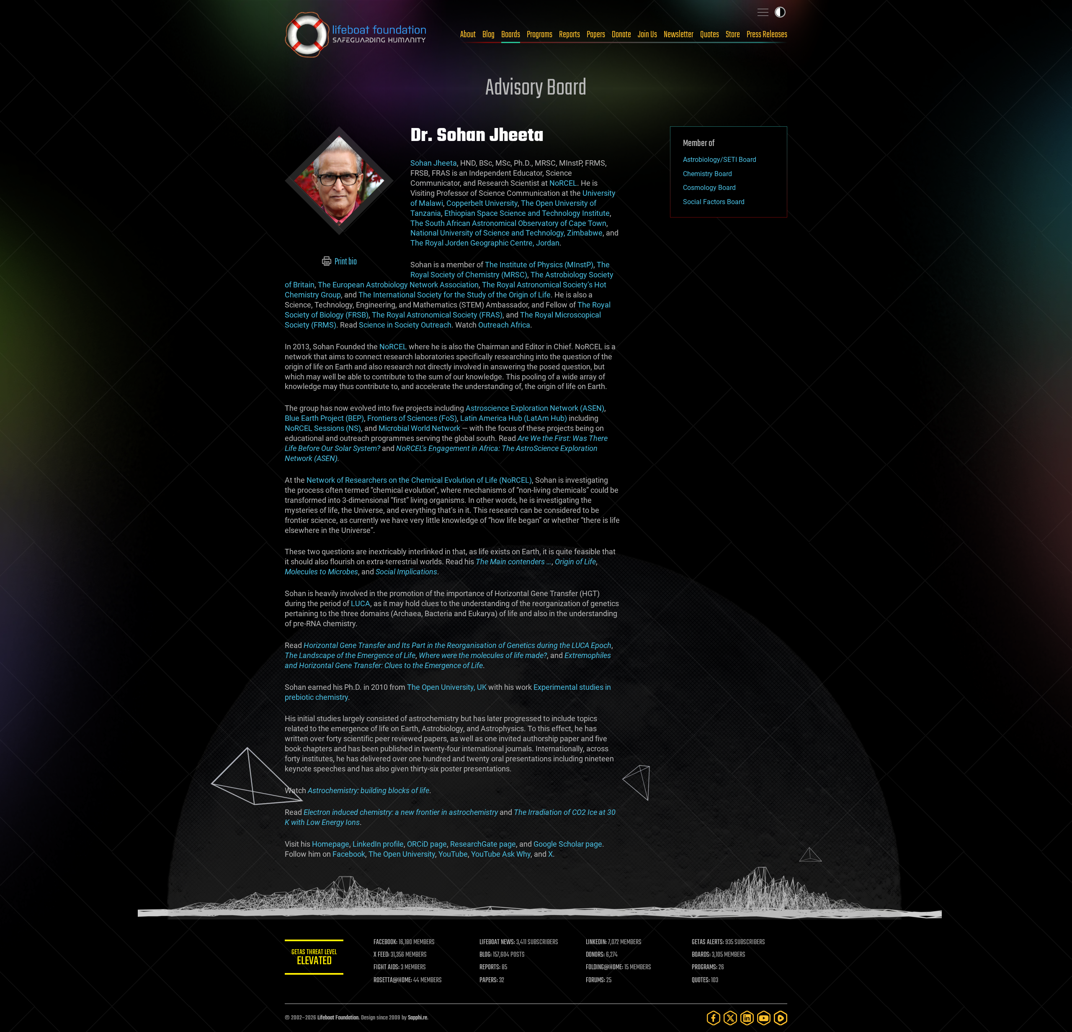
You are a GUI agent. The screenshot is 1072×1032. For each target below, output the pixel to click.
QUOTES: (701, 980)
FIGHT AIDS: (386, 967)
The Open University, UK (447, 687)
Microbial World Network (419, 428)
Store (733, 35)
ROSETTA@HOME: (393, 980)
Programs (539, 35)
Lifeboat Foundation (337, 1018)
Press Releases (767, 35)
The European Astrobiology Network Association (398, 284)
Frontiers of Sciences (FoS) (412, 418)
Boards (510, 35)
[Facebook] (713, 1018)
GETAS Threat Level (314, 958)
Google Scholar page (567, 844)
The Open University (401, 854)
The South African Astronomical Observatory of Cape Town (508, 223)
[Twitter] (730, 1018)
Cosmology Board (709, 188)
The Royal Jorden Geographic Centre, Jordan (484, 242)
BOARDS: (701, 955)
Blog (488, 35)
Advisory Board (536, 89)
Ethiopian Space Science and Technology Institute (527, 213)
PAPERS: (488, 980)
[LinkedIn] (747, 1018)
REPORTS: (489, 967)
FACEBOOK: (385, 942)
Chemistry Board (707, 174)
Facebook (348, 854)
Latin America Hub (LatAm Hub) (513, 418)
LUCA (360, 603)
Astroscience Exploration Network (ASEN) (535, 408)
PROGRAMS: (704, 967)
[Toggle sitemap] (763, 12)
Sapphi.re (417, 1018)
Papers (596, 35)
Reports (569, 35)
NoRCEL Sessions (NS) (323, 428)
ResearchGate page (483, 844)
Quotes (709, 35)
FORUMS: (595, 980)
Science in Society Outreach (405, 324)
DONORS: (595, 955)
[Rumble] (780, 1018)
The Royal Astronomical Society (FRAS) (437, 314)
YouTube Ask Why (501, 854)
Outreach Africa (504, 324)
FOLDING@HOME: (604, 967)
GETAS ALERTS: (708, 942)
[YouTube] (763, 1018)
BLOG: (485, 955)
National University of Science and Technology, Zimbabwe (506, 232)
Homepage (330, 844)
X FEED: (381, 955)
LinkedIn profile (378, 844)
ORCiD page (427, 844)
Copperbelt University (482, 203)
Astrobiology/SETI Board (719, 160)
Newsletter (678, 35)
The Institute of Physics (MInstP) (539, 264)
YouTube (453, 854)
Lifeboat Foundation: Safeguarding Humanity (356, 35)
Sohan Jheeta (433, 163)
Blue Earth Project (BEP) (324, 418)
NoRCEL (563, 183)
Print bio (345, 262)
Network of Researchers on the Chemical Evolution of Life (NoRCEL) (419, 480)
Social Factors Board (714, 202)
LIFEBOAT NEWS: (497, 942)
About (468, 35)
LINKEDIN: (596, 942)
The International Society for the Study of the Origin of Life (454, 294)
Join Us (647, 35)
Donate (621, 35)
